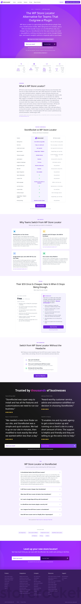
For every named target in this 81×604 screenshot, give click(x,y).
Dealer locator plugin (9, 579)
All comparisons (37, 576)
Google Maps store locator (25, 593)
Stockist (35, 579)
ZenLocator (36, 584)
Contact (47, 535)
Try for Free (7, 581)
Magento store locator (24, 591)
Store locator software (9, 578)
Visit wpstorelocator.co (23, 116)
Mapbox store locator (24, 576)
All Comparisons (22, 532)
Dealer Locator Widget (52, 589)
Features (25, 2)
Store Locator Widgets (38, 583)
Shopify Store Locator (45, 532)
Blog (37, 2)
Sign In (61, 2)
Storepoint (36, 586)
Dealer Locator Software (53, 591)
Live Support (64, 578)
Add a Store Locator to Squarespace (52, 579)
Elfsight (35, 591)
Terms (18, 602)
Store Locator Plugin (52, 586)
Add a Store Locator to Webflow (54, 581)
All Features (34, 535)
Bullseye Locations (37, 594)
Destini (35, 593)
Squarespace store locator (25, 584)
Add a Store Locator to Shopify (54, 576)
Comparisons (37, 9)
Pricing (30, 2)
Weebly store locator (24, 586)
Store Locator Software (33, 532)
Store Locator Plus (37, 588)
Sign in (6, 588)
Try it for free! (47, 44)
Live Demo (19, 2)
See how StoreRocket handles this (49, 246)
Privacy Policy (23, 602)
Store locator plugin (9, 576)
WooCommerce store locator (25, 579)
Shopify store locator (24, 581)
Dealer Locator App (52, 587)
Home (14, 2)
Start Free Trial (40, 205)
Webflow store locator (24, 583)
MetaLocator (36, 589)
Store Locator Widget (52, 584)
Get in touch (39, 519)
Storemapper (36, 578)
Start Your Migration (40, 375)
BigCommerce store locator (25, 589)
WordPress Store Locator (57, 532)
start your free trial (48, 519)
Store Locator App (51, 582)
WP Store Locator (37, 581)
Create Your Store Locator (72, 2)
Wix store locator (23, 588)
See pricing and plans (53, 329)
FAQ (63, 579)
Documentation (65, 576)
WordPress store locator (24, 578)
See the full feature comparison (40, 52)
